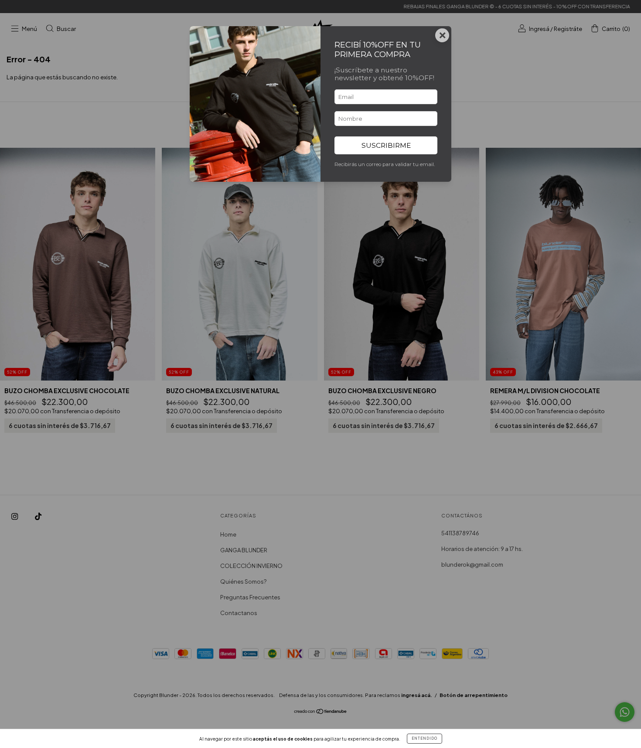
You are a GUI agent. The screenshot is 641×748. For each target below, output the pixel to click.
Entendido (424, 738)
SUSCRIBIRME (386, 145)
